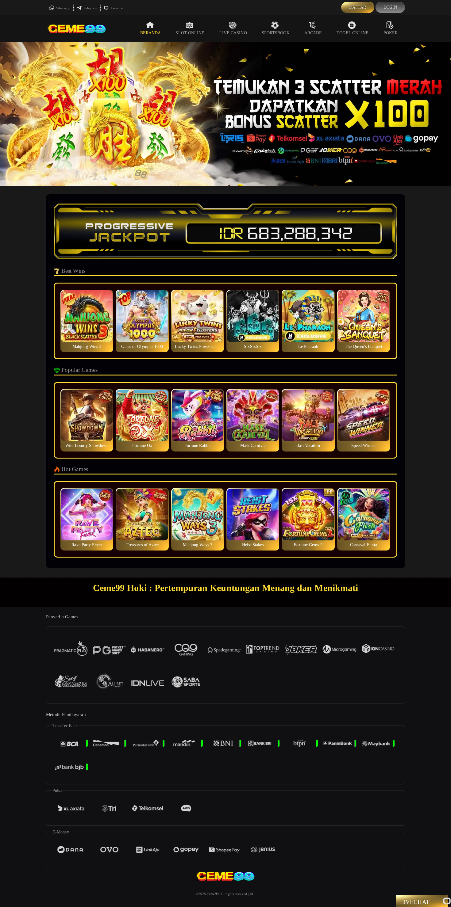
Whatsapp (62, 8)
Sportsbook (276, 33)
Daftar (357, 7)
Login (390, 7)
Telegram (90, 8)
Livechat (116, 8)
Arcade (313, 33)
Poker (391, 33)
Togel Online (352, 33)
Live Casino (233, 33)
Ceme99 (213, 894)
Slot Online (189, 33)
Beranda (150, 33)
